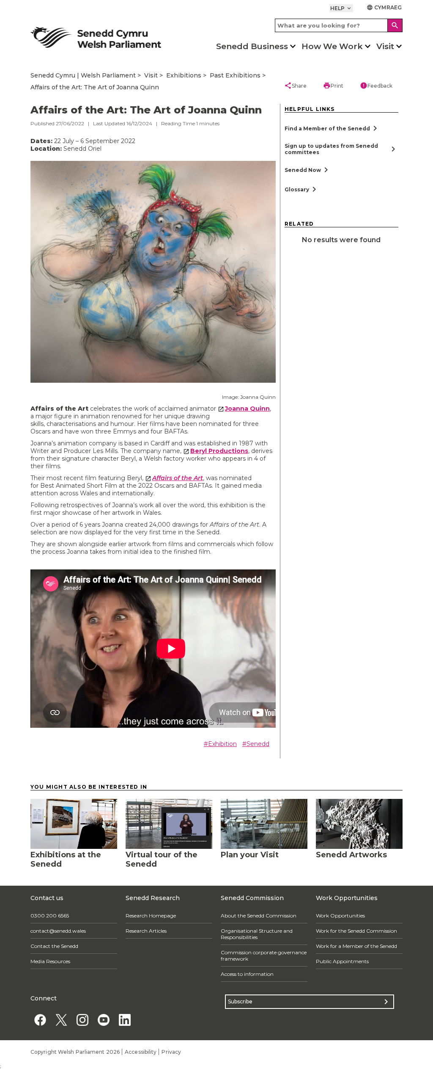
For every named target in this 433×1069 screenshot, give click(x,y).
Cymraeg (384, 7)
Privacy (171, 1052)
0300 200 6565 (49, 915)
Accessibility (140, 1052)
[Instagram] (82, 1020)
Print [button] (333, 85)
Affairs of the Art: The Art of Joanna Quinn (94, 87)
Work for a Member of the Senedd (356, 946)
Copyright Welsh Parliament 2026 (75, 1052)
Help (341, 8)
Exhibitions (183, 75)
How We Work (332, 46)
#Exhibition (220, 744)
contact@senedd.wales (58, 931)
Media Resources (50, 961)
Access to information (247, 974)
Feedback (376, 85)
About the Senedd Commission (258, 915)
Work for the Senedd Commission (356, 931)
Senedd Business (252, 46)
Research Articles (146, 931)
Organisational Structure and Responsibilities (257, 934)
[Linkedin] (124, 1020)
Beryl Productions (219, 451)
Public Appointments (342, 961)
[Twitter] (61, 1020)
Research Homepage (151, 915)
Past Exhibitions (235, 75)
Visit (385, 46)
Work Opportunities (340, 915)
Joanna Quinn (247, 408)
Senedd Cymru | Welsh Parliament (83, 75)
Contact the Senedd (54, 946)
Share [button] (295, 85)
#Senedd (255, 744)
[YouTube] (103, 1020)
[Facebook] (39, 1020)
